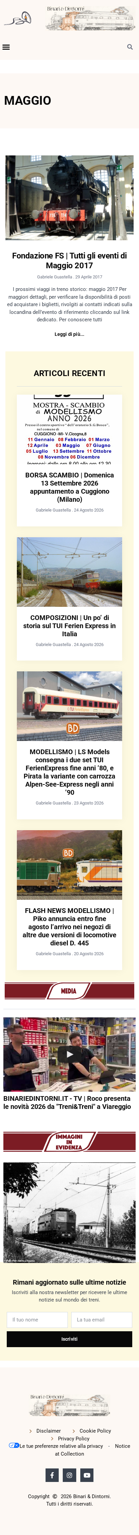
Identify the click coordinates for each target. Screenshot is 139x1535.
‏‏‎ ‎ (4, 1120)
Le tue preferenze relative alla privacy (61, 1446)
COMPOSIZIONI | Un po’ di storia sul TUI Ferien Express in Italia (69, 626)
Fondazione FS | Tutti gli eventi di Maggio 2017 (69, 260)
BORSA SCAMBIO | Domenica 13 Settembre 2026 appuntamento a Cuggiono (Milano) (69, 487)
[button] (6, 47)
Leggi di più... (70, 334)
